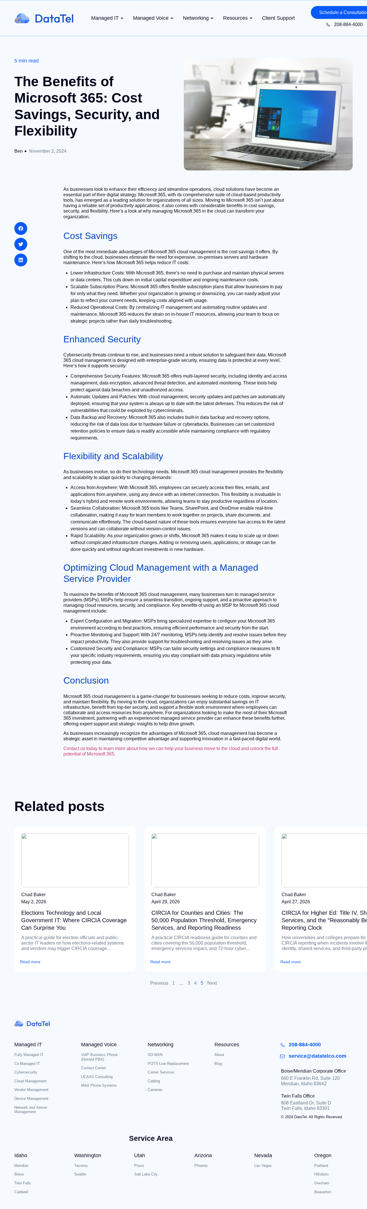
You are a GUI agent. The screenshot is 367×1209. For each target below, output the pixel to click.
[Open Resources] (251, 18)
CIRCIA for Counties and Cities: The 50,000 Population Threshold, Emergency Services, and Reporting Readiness (204, 920)
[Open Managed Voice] (172, 18)
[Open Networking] (212, 18)
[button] (20, 228)
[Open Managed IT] (122, 18)
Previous (159, 983)
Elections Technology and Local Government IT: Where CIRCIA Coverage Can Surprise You (74, 920)
